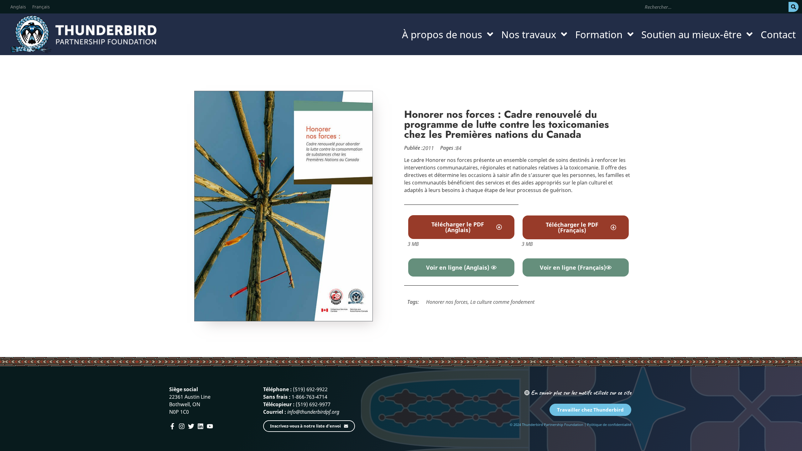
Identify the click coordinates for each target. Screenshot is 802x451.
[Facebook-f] (172, 426)
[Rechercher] (794, 7)
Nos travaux (528, 34)
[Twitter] (191, 426)
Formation (598, 34)
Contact (778, 34)
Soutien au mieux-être (691, 34)
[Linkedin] (200, 426)
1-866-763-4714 (309, 396)
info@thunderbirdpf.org (313, 411)
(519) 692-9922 (310, 389)
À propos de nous (442, 34)
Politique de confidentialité (609, 424)
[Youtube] (210, 426)
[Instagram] (182, 426)
